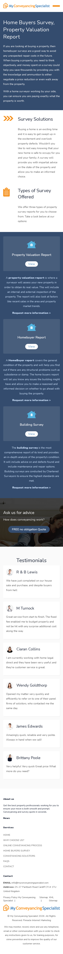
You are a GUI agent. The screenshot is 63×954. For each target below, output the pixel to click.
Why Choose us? (13, 840)
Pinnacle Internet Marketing (37, 920)
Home (6, 835)
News (6, 818)
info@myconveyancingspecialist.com (30, 882)
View (31, 264)
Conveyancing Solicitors (19, 856)
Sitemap (43, 897)
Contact (8, 866)
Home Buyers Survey (16, 850)
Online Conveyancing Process (22, 845)
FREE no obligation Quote (29, 529)
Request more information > (31, 313)
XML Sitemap (53, 899)
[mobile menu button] (56, 6)
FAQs (6, 861)
